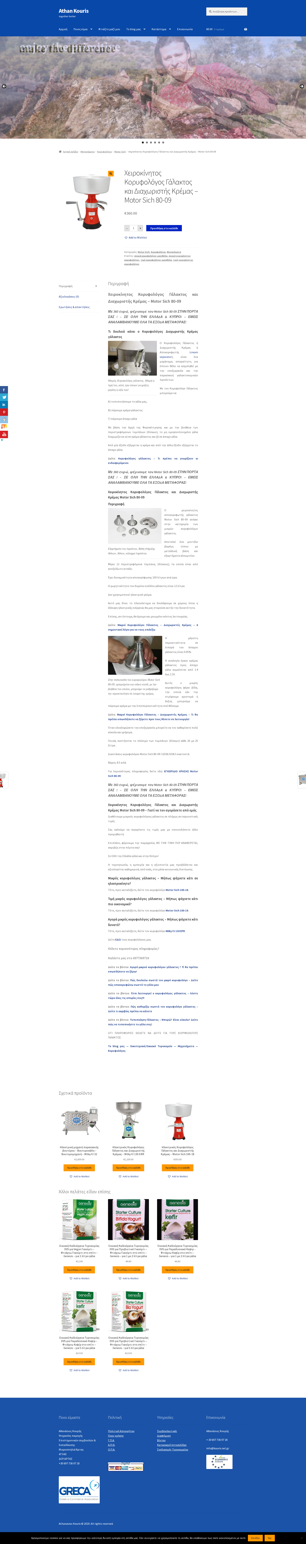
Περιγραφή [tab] (65, 286)
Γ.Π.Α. (111, 1440)
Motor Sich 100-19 (177, 910)
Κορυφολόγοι (104, 151)
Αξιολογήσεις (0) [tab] (69, 296)
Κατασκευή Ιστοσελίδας (172, 1445)
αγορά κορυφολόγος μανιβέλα (150, 255)
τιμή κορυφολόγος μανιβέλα (156, 260)
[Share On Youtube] (4, 434)
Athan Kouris (74, 10)
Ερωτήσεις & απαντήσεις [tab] (74, 307)
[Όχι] (301, 1538)
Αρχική (63, 29)
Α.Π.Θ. (111, 1445)
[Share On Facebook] (4, 389)
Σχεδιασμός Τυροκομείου (172, 1449)
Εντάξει (255, 1538)
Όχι (269, 1538)
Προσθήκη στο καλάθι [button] (79, 1167)
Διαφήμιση (164, 1435)
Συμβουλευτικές (167, 1431)
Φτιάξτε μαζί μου (109, 29)
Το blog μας (133, 29)
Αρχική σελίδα (70, 151)
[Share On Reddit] (4, 419)
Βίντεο (161, 1440)
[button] (111, 173)
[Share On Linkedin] (4, 404)
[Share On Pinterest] (4, 412)
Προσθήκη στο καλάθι (164, 228)
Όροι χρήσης (116, 1435)
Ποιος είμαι (80, 29)
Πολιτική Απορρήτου (121, 1431)
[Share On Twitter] (4, 397)
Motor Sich (120, 151)
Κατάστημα (159, 29)
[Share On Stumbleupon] (4, 427)
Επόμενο (301, 86)
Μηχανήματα (88, 151)
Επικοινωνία (185, 29)
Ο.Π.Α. (111, 1449)
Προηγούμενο (4, 86)
